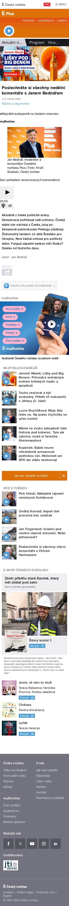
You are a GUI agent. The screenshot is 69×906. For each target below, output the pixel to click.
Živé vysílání (13, 340)
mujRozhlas (9, 298)
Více (53, 42)
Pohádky (11, 325)
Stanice (8, 781)
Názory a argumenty (16, 103)
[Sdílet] (10, 206)
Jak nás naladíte (47, 770)
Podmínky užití (46, 892)
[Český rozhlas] (13, 4)
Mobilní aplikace (14, 822)
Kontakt (41, 792)
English (7, 895)
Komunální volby (14, 775)
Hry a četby (13, 309)
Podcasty (9, 816)
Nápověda (43, 775)
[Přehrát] (7, 192)
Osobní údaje (25, 892)
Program (28, 20)
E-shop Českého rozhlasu (25, 570)
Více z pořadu (15, 488)
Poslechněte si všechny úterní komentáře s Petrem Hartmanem (42, 551)
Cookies (8, 892)
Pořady (10, 332)
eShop (7, 787)
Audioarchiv (46, 20)
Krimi (9, 317)
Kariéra (41, 787)
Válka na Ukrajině (14, 770)
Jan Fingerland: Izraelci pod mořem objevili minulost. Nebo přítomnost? (42, 533)
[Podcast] (3, 206)
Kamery (62, 20)
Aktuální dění (13, 42)
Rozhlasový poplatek (50, 798)
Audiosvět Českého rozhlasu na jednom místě (30, 358)
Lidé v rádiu (44, 781)
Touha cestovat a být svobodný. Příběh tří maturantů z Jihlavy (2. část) (42, 397)
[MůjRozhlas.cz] (7, 122)
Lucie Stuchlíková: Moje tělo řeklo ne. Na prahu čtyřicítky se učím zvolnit (43, 414)
